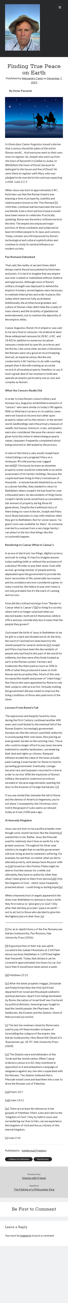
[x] (6, 1137)
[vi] (60, 832)
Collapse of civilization (19, 1159)
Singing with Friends (34, 1178)
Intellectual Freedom (34, 1150)
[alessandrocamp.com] (22, 50)
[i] (56, 202)
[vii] (10, 866)
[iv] (49, 645)
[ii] (14, 465)
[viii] (53, 878)
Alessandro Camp (32, 78)
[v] (57, 786)
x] (43, 916)
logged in (25, 1235)
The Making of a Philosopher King (34, 1189)
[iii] (36, 607)
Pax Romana (42, 1159)
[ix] (60, 887)
